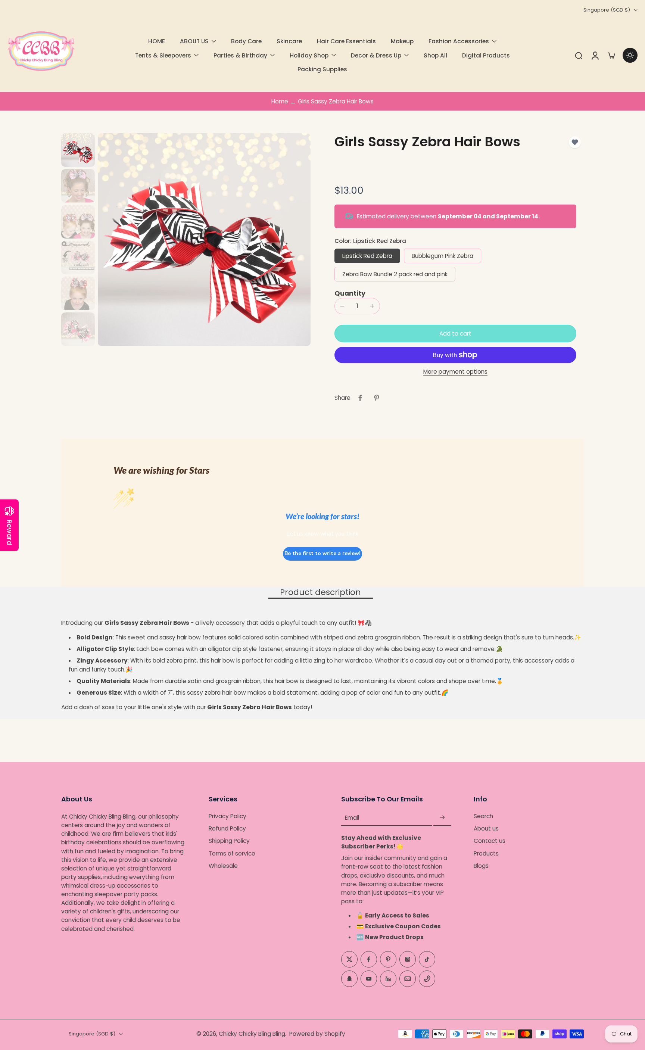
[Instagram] (407, 959)
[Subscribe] (442, 817)
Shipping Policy (229, 841)
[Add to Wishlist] (575, 142)
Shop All (435, 55)
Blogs (481, 866)
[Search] (578, 55)
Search (483, 816)
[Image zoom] (204, 239)
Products (486, 853)
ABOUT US (194, 41)
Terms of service (232, 853)
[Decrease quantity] (342, 306)
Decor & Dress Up (376, 55)
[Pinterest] (388, 959)
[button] (455, 333)
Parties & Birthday (240, 55)
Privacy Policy (227, 816)
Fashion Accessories (459, 41)
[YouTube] (369, 978)
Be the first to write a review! (322, 553)
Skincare (289, 41)
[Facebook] (369, 959)
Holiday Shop (309, 55)
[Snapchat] (349, 978)
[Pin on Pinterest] (376, 398)
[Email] (407, 978)
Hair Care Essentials (346, 41)
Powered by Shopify (317, 1034)
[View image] (78, 150)
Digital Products (486, 55)
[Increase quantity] (372, 306)
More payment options (455, 372)
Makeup (402, 41)
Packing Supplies (322, 69)
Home (279, 101)
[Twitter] (349, 959)
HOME (156, 41)
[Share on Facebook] (360, 398)
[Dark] (630, 55)
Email (352, 818)
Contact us (489, 841)
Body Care (246, 41)
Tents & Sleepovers (163, 55)
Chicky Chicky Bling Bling (252, 1034)
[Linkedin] (388, 978)
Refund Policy (227, 829)
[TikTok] (427, 959)
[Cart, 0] (611, 55)
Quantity (349, 293)
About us (486, 829)
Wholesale (223, 866)
